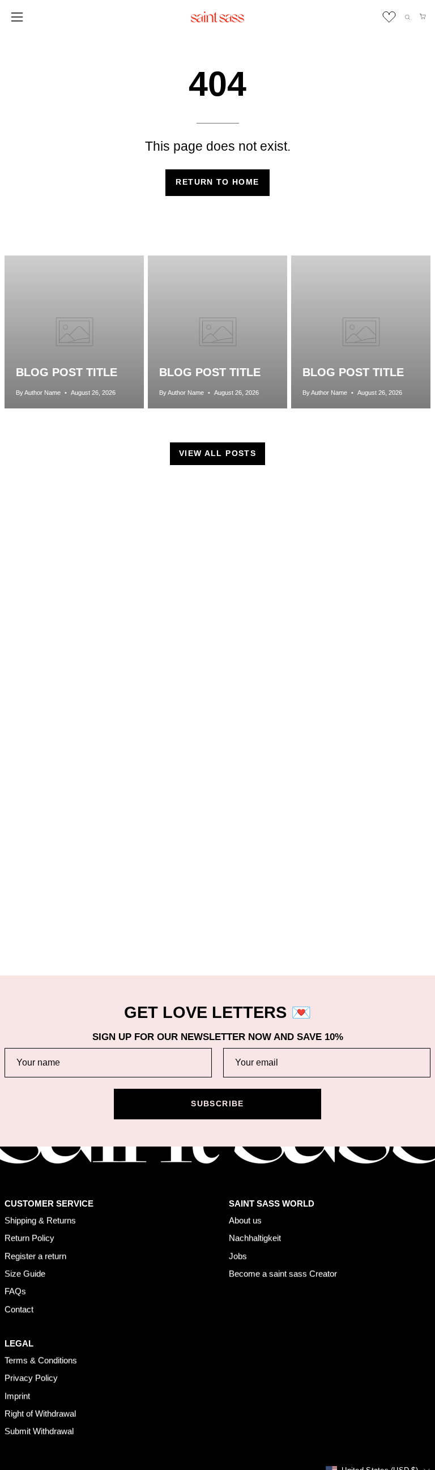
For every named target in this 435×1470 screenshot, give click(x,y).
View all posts (217, 453)
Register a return (35, 1255)
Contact (19, 1309)
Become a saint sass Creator (283, 1273)
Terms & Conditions (41, 1360)
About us (245, 1220)
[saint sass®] (217, 17)
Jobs (238, 1255)
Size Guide (25, 1273)
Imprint (17, 1395)
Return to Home (217, 182)
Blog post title (66, 372)
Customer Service (49, 1203)
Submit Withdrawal (39, 1431)
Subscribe (217, 1104)
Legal (19, 1343)
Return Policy (29, 1238)
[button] (407, 17)
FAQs (15, 1291)
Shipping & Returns (40, 1220)
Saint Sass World (271, 1203)
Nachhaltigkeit (255, 1238)
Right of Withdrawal (40, 1413)
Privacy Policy (31, 1378)
